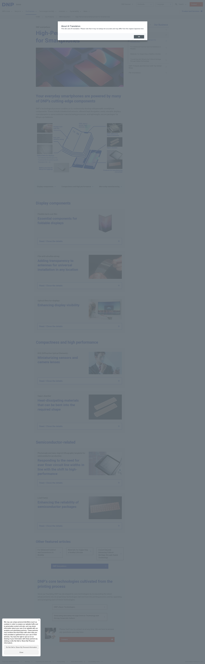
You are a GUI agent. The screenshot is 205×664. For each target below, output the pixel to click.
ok (139, 37)
